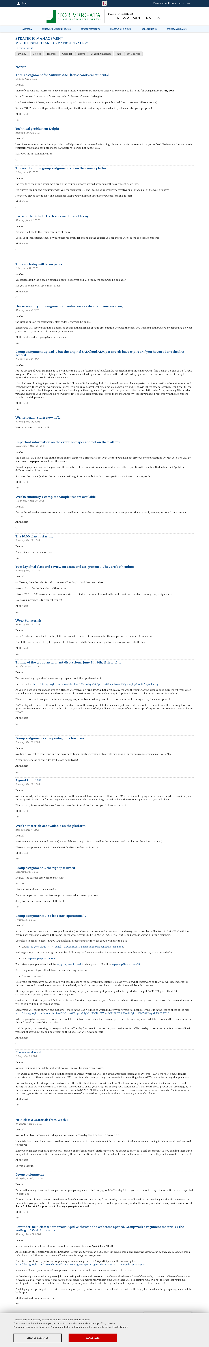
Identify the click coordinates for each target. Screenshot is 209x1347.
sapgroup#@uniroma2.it (41, 958)
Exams (81, 53)
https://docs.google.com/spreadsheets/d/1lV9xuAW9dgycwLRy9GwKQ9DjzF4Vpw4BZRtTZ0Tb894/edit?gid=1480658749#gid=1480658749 (92, 1013)
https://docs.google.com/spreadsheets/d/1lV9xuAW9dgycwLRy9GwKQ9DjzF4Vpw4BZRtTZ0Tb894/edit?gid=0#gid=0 (80, 1264)
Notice (37, 53)
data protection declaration (114, 1327)
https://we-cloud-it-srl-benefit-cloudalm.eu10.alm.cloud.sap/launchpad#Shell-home (75, 946)
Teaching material (101, 53)
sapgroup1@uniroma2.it (70, 964)
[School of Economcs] (104, 3)
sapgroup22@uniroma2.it (126, 964)
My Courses (133, 53)
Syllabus (23, 53)
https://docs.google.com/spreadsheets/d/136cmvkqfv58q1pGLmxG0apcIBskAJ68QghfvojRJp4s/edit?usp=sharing (95, 684)
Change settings (38, 1338)
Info (119, 53)
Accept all (92, 1338)
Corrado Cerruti (24, 48)
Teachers (51, 53)
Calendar (67, 53)
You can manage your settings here (31, 1327)
